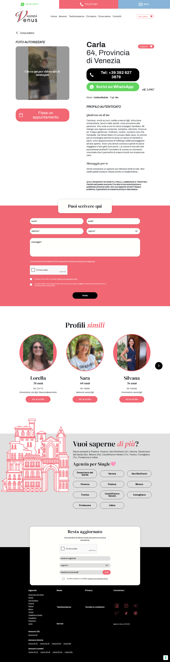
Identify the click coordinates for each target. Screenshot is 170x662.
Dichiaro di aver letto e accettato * (56, 279)
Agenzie (32, 590)
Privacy (88, 590)
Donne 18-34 (33, 643)
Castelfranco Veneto (112, 494)
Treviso (85, 495)
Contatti (117, 16)
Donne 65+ (67, 643)
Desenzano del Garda (85, 473)
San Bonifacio (139, 473)
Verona (112, 473)
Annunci (63, 16)
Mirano (139, 484)
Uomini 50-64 (57, 652)
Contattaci (118, 590)
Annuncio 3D (32, 635)
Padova (112, 484)
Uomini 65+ (69, 652)
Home (54, 16)
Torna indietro (26, 33)
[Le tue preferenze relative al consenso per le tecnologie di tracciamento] (165, 657)
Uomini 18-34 (33, 652)
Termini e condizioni (94, 607)
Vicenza (85, 484)
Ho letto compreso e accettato (87, 579)
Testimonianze (76, 16)
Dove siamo (104, 16)
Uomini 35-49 (45, 652)
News (59, 590)
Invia (85, 295)
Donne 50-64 (56, 643)
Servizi (60, 624)
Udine (112, 505)
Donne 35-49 (44, 643)
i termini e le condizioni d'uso (67, 279)
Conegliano (139, 495)
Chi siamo (91, 16)
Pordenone (85, 505)
